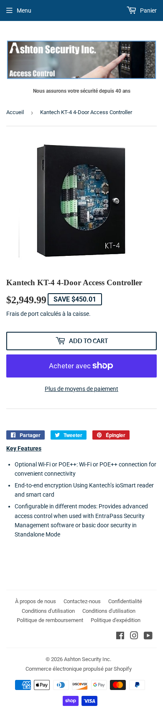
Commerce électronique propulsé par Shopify (78, 669)
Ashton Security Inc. (87, 659)
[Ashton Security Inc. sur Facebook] (120, 636)
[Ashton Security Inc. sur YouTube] (148, 636)
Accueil (15, 112)
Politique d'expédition (115, 620)
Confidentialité (125, 601)
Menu (24, 10)
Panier (148, 10)
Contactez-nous (82, 601)
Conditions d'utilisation (48, 611)
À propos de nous (35, 601)
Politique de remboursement (50, 620)
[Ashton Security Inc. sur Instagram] (134, 636)
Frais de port (22, 313)
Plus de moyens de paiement (81, 388)
